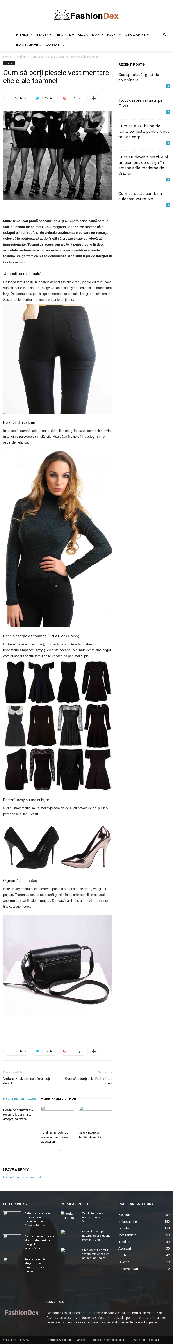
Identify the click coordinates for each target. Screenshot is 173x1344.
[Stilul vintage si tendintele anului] (95, 1117)
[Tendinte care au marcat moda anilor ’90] (70, 1217)
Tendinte (63, 34)
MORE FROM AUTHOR (58, 1099)
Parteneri (81, 1340)
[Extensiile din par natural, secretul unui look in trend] (70, 1236)
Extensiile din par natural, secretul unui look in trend (96, 1235)
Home (7, 57)
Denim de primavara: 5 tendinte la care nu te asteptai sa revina (18, 1114)
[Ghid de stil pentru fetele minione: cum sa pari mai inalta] (70, 1254)
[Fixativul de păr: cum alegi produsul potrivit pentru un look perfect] (12, 1263)
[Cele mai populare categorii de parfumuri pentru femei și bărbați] (12, 1217)
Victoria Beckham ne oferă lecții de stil (26, 1081)
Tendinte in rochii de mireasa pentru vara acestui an (54, 1137)
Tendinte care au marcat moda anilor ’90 (95, 1217)
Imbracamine (135, 34)
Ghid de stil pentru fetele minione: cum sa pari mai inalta (95, 1254)
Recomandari (89, 34)
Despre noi (138, 1340)
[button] (164, 35)
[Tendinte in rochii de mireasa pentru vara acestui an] (57, 1117)
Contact (154, 1340)
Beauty (42, 34)
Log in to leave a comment (22, 1177)
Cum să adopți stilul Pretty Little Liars (88, 1081)
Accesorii (53, 45)
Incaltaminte (27, 45)
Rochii (112, 34)
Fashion (22, 34)
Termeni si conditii (59, 1340)
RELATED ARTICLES (19, 1099)
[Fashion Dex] (86, 15)
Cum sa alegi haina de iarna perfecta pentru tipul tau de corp (143, 131)
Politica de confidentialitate (109, 1340)
